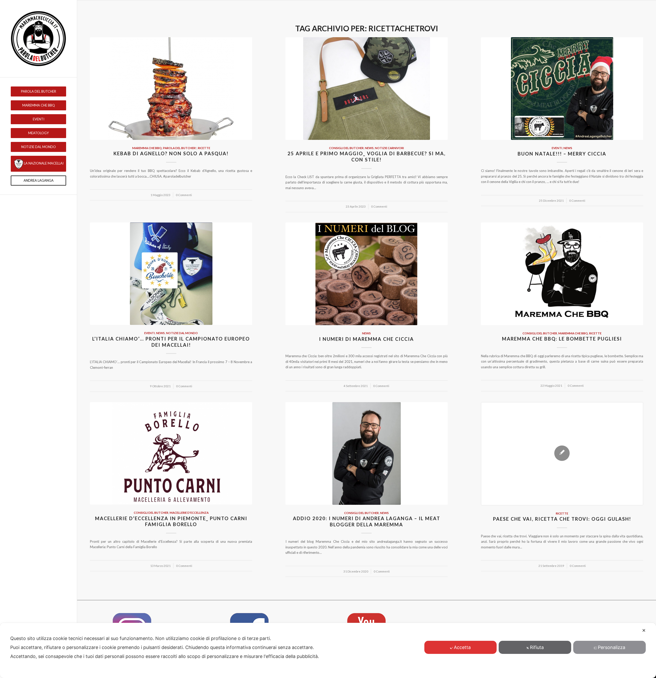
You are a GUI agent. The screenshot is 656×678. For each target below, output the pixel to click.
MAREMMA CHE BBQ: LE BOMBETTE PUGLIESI (562, 339)
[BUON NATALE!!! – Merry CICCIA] (562, 88)
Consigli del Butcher (346, 148)
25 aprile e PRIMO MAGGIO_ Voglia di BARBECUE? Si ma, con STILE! (367, 156)
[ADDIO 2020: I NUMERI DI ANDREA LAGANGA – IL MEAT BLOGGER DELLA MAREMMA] (366, 453)
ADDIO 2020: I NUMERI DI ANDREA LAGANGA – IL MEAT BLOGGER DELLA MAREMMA (366, 521)
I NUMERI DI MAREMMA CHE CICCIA (366, 339)
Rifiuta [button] (537, 647)
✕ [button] (644, 630)
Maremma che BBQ (147, 148)
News (369, 148)
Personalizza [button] (611, 647)
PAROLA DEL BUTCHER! (180, 148)
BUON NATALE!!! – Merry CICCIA (562, 154)
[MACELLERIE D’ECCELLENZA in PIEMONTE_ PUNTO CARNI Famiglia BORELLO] (171, 453)
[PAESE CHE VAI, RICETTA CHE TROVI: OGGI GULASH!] (562, 453)
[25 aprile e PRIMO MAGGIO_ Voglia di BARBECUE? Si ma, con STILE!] (366, 88)
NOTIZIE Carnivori (389, 148)
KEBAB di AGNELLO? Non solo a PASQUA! (171, 153)
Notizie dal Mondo (182, 333)
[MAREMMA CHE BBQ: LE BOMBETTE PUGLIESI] (562, 273)
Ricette (204, 148)
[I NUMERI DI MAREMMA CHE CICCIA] (366, 273)
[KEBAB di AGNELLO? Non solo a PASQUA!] (171, 88)
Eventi (557, 148)
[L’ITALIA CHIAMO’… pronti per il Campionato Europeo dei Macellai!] (171, 273)
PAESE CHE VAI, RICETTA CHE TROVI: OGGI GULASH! (562, 519)
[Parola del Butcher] (38, 38)
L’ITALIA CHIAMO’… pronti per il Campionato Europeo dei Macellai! (171, 342)
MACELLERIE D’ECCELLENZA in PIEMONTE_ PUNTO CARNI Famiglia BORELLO (171, 521)
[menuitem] (38, 91)
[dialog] (328, 650)
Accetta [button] (462, 647)
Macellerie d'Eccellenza (189, 512)
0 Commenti (184, 195)
